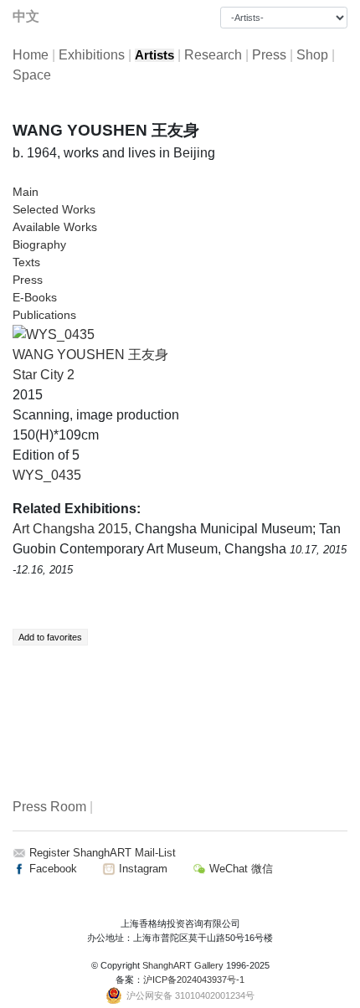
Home (31, 55)
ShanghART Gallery (183, 965)
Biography (39, 244)
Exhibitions (92, 55)
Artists (154, 55)
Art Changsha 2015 (70, 529)
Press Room (49, 807)
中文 (26, 16)
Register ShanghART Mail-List (102, 852)
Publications (44, 314)
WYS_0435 (47, 475)
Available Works (55, 227)
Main (26, 191)
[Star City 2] (54, 334)
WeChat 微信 (239, 868)
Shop (312, 55)
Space (32, 75)
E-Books (35, 297)
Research (213, 55)
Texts (26, 262)
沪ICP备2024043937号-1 (193, 980)
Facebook (51, 868)
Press (269, 55)
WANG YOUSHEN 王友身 (90, 354)
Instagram (141, 868)
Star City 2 (44, 375)
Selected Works (54, 209)
